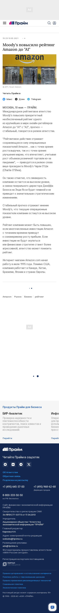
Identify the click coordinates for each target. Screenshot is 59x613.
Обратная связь (11, 476)
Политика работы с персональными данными (24, 577)
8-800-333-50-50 (13, 497)
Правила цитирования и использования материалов (27, 573)
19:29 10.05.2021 (10, 38)
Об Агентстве (10, 472)
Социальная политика (13, 584)
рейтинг (39, 296)
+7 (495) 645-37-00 (13, 486)
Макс (9, 99)
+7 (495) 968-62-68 (45, 488)
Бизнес (28, 296)
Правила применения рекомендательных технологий (27, 580)
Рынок (17, 296)
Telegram (36, 99)
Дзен (22, 99)
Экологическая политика (14, 588)
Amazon (7, 296)
